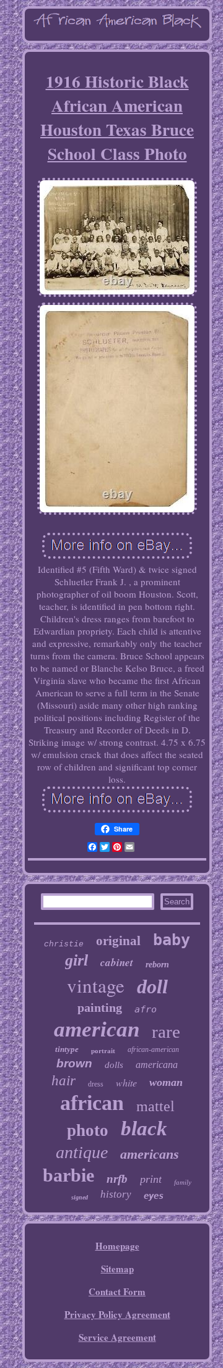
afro (145, 1009)
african (92, 1102)
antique (82, 1152)
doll (152, 986)
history (115, 1194)
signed (79, 1197)
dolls (114, 1065)
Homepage (117, 1246)
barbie (68, 1175)
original (118, 940)
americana (157, 1064)
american (96, 1029)
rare (166, 1031)
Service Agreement (117, 1337)
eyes (154, 1196)
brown (74, 1063)
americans (149, 1154)
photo (87, 1130)
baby (171, 940)
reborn (157, 964)
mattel (155, 1106)
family (182, 1182)
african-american (153, 1049)
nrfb (117, 1178)
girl (76, 960)
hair (63, 1080)
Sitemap (117, 1268)
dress (95, 1084)
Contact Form (117, 1291)
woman (166, 1082)
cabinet (116, 962)
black (144, 1128)
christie (64, 944)
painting (99, 1007)
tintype (67, 1049)
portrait (103, 1050)
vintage (96, 985)
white (126, 1082)
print (151, 1179)
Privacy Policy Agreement (117, 1314)
